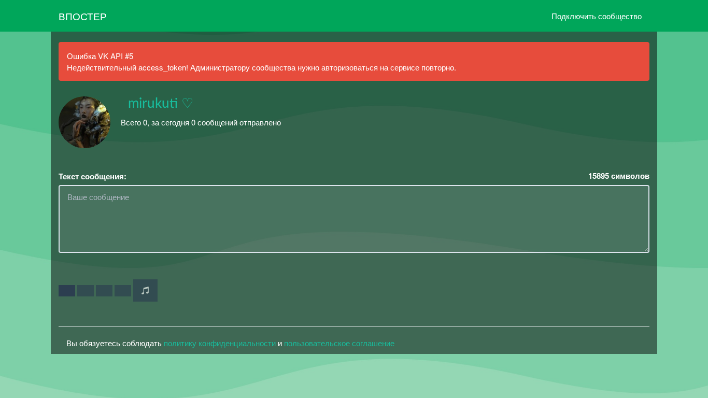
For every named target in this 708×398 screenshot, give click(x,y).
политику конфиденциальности (220, 342)
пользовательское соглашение (339, 342)
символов (618, 175)
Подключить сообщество (596, 15)
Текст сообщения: (92, 176)
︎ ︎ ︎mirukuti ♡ (157, 103)
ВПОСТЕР (83, 16)
